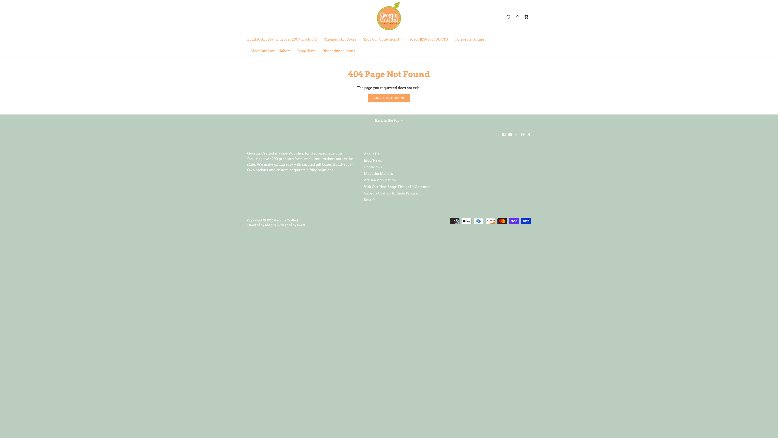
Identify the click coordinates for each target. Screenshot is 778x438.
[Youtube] (510, 134)
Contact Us (373, 167)
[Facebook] (503, 134)
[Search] (508, 17)
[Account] (517, 17)
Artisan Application (380, 180)
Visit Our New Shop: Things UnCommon (397, 187)
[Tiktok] (529, 134)
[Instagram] (516, 134)
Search (369, 200)
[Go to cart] (526, 17)
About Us (371, 154)
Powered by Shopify (261, 225)
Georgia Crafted (286, 220)
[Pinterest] (523, 134)
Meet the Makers (378, 174)
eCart (301, 225)
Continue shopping (389, 98)
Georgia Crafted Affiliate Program (392, 193)
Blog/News (373, 160)
